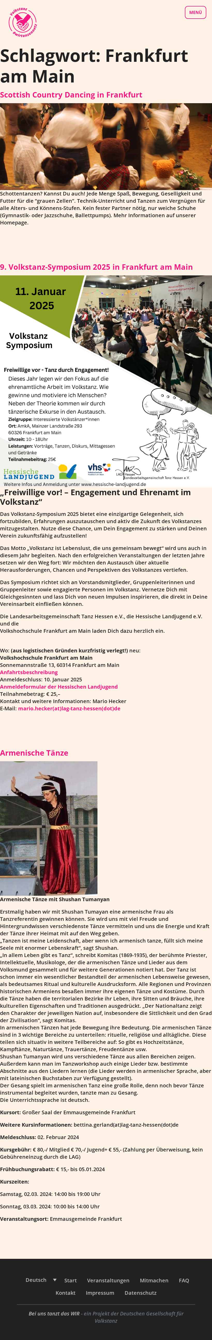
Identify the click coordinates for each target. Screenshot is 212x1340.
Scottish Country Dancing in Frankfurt (71, 94)
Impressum (100, 1292)
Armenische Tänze (34, 753)
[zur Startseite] (22, 21)
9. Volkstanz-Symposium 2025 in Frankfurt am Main (96, 267)
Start (70, 1280)
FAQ (184, 1280)
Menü (195, 12)
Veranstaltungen (108, 1280)
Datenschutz (141, 1292)
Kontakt (65, 1292)
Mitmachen (154, 1280)
